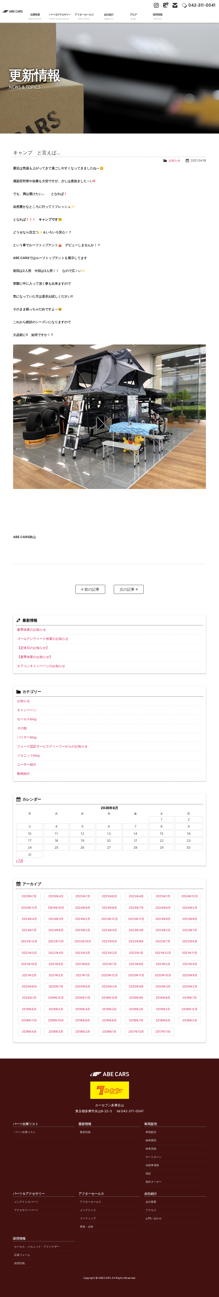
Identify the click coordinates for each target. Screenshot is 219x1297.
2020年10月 (163, 975)
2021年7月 (109, 964)
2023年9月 (163, 919)
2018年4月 (29, 1031)
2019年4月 (82, 1009)
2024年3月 (56, 919)
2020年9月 (189, 975)
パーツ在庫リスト (25, 1132)
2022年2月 (109, 953)
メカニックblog (28, 755)
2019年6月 (29, 1009)
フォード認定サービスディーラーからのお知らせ (52, 746)
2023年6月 (56, 930)
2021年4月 (189, 964)
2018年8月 (109, 1020)
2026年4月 (56, 896)
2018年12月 (190, 1009)
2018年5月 (189, 1020)
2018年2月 (82, 1031)
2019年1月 (163, 1009)
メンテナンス (88, 1210)
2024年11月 (29, 908)
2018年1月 (109, 1031)
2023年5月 (82, 930)
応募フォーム (22, 1254)
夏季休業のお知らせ (31, 630)
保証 (148, 1173)
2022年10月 (83, 941)
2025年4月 (136, 896)
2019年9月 (136, 998)
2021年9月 (56, 964)
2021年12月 (163, 953)
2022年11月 (56, 941)
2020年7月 (56, 986)
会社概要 (151, 1201)
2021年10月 (29, 964)
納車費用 (151, 1140)
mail (175, 5)
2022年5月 (29, 953)
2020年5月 (109, 986)
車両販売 (151, 1132)
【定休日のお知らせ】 (33, 648)
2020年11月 (136, 975)
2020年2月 (189, 986)
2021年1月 (83, 975)
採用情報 (19, 1263)
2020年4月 (136, 986)
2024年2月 (82, 919)
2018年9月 (82, 1020)
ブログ (133, 16)
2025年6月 (109, 896)
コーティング (88, 1218)
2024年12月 (189, 896)
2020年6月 (82, 986)
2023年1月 (189, 930)
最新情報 (85, 1132)
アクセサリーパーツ (26, 1210)
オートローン (154, 1156)
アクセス (151, 1210)
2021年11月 (189, 953)
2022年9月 (109, 941)
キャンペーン (26, 710)
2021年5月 (163, 964)
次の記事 (128, 589)
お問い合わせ (154, 1218)
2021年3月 (29, 975)
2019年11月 (83, 998)
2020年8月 (29, 986)
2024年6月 (163, 908)
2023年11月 (136, 919)
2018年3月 (56, 1031)
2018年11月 (29, 1020)
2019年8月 (163, 998)
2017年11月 (163, 1031)
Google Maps (166, 5)
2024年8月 (109, 908)
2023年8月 (189, 919)
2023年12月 (109, 919)
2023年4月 (109, 930)
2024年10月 (56, 908)
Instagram (156, 5)
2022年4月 (56, 953)
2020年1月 (29, 998)
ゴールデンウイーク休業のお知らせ (42, 639)
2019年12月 (56, 998)
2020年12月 (109, 975)
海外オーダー (154, 1181)
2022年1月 (136, 953)
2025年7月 (82, 896)
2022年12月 (29, 941)
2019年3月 (109, 1009)
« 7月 (19, 861)
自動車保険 (152, 1165)
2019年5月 (56, 1009)
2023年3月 (136, 930)
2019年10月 (109, 998)
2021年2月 (56, 975)
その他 (22, 728)
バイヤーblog (26, 737)
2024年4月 (29, 919)
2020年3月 (163, 986)
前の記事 (91, 589)
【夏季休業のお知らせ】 (34, 657)
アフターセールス (90, 1201)
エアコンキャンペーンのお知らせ (41, 666)
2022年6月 (189, 941)
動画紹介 (23, 773)
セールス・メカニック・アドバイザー (37, 1246)
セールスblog (26, 719)
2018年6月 (163, 1020)
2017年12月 (136, 1031)
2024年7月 (136, 908)
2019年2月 (136, 1009)
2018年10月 (56, 1020)
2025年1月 (163, 896)
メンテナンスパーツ (26, 1201)
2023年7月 (29, 930)
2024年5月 (189, 908)
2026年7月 (29, 896)
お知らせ (174, 160)
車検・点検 (86, 1226)
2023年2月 (163, 930)
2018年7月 (136, 1020)
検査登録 (151, 1148)
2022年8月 (136, 941)
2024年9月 (82, 908)
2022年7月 (162, 941)
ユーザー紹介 (26, 764)
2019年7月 (189, 998)
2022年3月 (82, 953)
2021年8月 (82, 964)
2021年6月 (136, 964)
